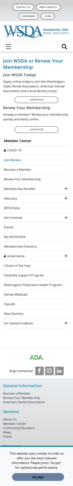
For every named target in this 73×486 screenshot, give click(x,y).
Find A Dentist (48, 7)
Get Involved (13, 217)
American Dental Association (24, 402)
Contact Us (23, 7)
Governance (16, 256)
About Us (10, 419)
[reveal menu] (8, 46)
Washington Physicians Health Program (33, 285)
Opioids (9, 304)
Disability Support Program (24, 275)
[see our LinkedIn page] (59, 371)
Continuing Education (19, 428)
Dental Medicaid (15, 294)
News (7, 432)
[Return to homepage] (36, 31)
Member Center (18, 140)
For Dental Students (18, 323)
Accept (38, 477)
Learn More (37, 99)
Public (7, 436)
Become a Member (17, 169)
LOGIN (47, 16)
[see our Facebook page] (39, 371)
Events (9, 227)
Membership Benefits (19, 189)
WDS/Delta (12, 208)
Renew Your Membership (22, 179)
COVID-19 (14, 150)
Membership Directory (20, 246)
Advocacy (10, 198)
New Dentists (14, 314)
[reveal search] (64, 46)
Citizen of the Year (17, 265)
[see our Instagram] (49, 371)
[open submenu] (66, 188)
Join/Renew (28, 16)
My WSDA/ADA (15, 237)
